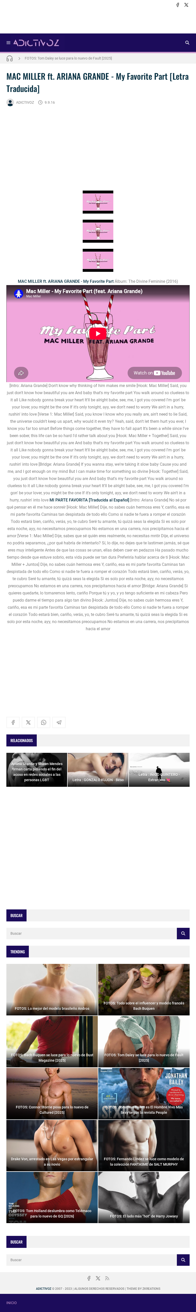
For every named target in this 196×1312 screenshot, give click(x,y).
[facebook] (177, 5)
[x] (186, 5)
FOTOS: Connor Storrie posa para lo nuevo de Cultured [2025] (73, 59)
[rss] (107, 1278)
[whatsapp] (43, 722)
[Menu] (8, 42)
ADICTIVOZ (25, 102)
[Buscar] (187, 42)
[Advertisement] (98, 20)
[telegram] (59, 722)
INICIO (11, 1303)
